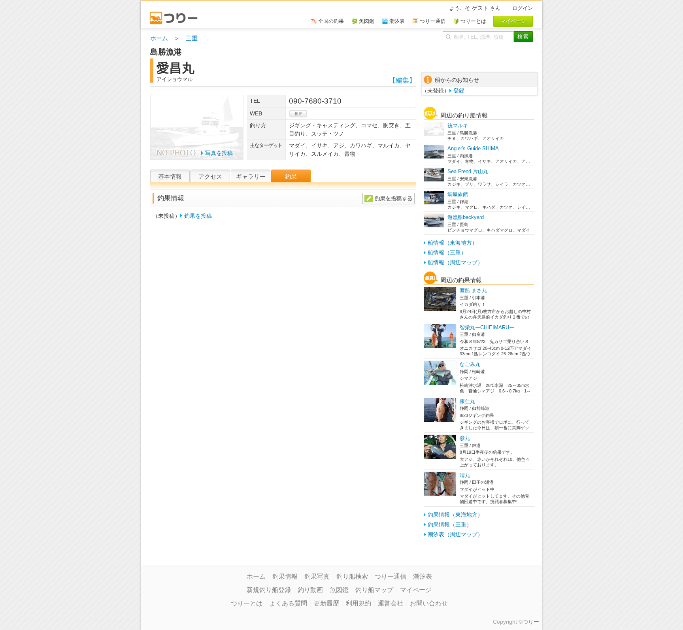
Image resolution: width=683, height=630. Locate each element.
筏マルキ (457, 125)
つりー (531, 622)
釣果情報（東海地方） (455, 514)
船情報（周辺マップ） (455, 262)
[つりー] (177, 14)
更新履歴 (326, 603)
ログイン (522, 8)
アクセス (210, 176)
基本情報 (170, 176)
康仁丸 (467, 401)
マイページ (416, 590)
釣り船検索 (352, 576)
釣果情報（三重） (450, 524)
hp (298, 113)
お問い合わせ (429, 603)
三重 (192, 38)
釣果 (291, 176)
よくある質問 (288, 603)
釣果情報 (285, 576)
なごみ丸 (470, 364)
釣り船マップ (374, 590)
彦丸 (465, 438)
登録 (458, 90)
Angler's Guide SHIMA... (475, 148)
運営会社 (390, 603)
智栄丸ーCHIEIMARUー (487, 327)
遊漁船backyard (465, 217)
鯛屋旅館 (457, 194)
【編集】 (402, 80)
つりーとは (246, 603)
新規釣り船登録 (269, 590)
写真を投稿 (219, 153)
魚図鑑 (339, 590)
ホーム (159, 38)
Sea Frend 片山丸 (467, 171)
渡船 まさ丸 (473, 290)
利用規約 (358, 603)
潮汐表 (422, 576)
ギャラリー (251, 176)
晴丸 (465, 475)
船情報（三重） (447, 252)
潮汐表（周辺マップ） (455, 534)
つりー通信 (390, 576)
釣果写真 (317, 576)
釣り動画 (310, 590)
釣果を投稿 (198, 216)
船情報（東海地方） (452, 243)
